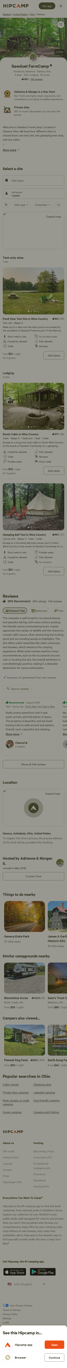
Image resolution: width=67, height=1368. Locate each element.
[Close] (33, 684)
